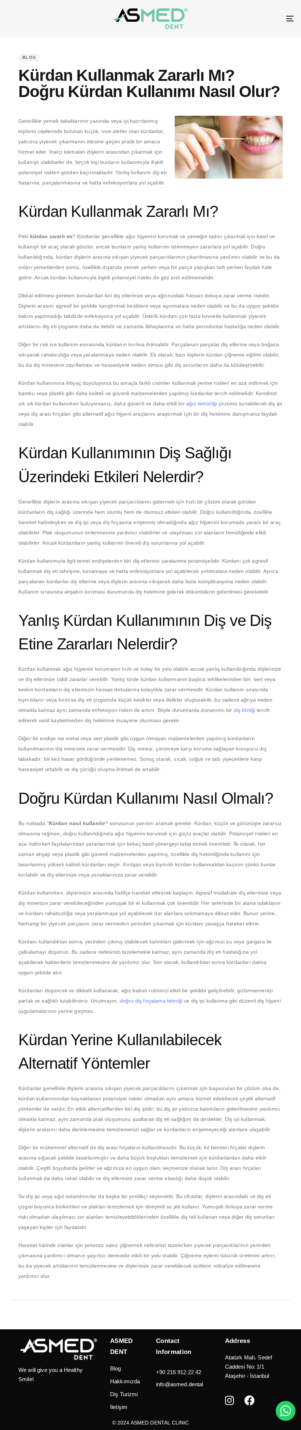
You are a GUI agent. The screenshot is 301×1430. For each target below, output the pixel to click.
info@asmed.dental (179, 1384)
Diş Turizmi (124, 1394)
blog (29, 57)
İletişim (118, 1407)
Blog (115, 1368)
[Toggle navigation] (246, 18)
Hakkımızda (125, 1381)
